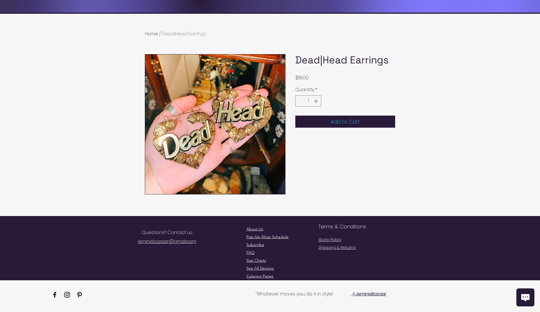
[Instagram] (67, 295)
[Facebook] (54, 295)
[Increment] (316, 101)
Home (151, 34)
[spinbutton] (308, 101)
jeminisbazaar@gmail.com (167, 241)
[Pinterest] (79, 295)
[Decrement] (300, 101)
